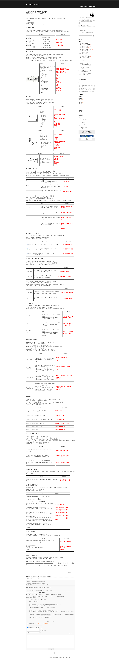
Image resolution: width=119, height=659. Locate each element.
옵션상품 (30, 271)
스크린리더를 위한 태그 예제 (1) (38, 12)
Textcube (56, 657)
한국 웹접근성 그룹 (83, 127)
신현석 (80, 121)
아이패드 (86, 89)
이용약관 (28, 330)
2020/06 (80, 101)
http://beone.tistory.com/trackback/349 (34, 566)
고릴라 (80, 85)
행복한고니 (81, 128)
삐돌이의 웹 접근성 (83, 120)
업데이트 (83, 87)
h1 (86, 87)
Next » (72, 653)
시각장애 (40, 576)
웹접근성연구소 (82, 124)
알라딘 (91, 32)
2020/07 (80, 99)
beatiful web (81, 110)
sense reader (84, 85)
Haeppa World (32, 4)
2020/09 (80, 98)
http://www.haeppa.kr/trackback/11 (38, 581)
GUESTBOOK (92, 6)
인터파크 (88, 32)
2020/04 (80, 102)
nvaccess (80, 91)
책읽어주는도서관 (88, 91)
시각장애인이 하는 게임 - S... (85, 67)
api (83, 91)
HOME (81, 6)
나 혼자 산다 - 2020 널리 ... (85, 63)
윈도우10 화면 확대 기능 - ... (85, 71)
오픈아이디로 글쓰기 (32, 623)
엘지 (82, 89)
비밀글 (72, 634)
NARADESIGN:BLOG (83, 113)
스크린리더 (35, 576)
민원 (93, 91)
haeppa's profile (85, 25)
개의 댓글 (37, 579)
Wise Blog (81, 115)
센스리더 (30, 576)
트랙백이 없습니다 (30, 579)
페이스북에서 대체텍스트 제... (85, 70)
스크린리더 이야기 (39, 13)
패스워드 (43, 630)
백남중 (80, 118)
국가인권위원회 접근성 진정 (85, 66)
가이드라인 (89, 88)
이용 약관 (28, 315)
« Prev (29, 653)
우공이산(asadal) (82, 122)
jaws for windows (90, 87)
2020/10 (80, 96)
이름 (42, 629)
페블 (85, 88)
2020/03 (80, 103)
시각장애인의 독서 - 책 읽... (84, 76)
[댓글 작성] (42, 593)
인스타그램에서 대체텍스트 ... (85, 68)
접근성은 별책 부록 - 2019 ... (85, 73)
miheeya (80, 111)
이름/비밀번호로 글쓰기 (33, 627)
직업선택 (30, 276)
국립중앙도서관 (90, 85)
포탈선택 (28, 367)
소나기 (93, 89)
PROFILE (86, 6)
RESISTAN (81, 114)
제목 (27, 180)
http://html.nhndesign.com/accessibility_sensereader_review (39, 563)
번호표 (89, 89)
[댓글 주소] (44, 593)
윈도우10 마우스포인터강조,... (85, 64)
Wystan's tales (82, 117)
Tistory (68, 657)
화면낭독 (49, 576)
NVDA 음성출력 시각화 (83, 74)
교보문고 (83, 32)
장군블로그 (81, 125)
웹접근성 (44, 576)
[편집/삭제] (40, 593)
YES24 (80, 32)
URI (40, 632)
